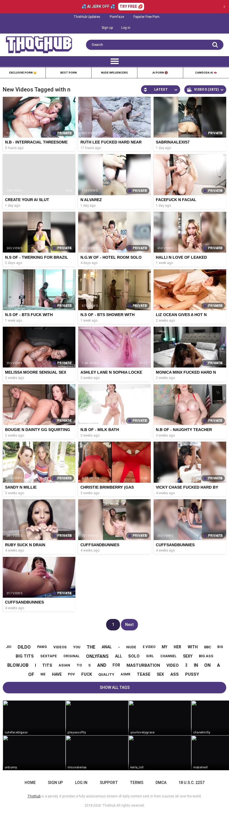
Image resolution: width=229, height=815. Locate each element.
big (220, 647)
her (177, 647)
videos (60, 647)
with (193, 647)
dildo (24, 647)
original (71, 656)
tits (47, 665)
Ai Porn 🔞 (160, 72)
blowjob (17, 665)
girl (150, 656)
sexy (187, 656)
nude (131, 647)
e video (149, 647)
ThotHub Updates (86, 17)
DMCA (161, 782)
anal (107, 647)
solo (134, 656)
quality (106, 674)
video (172, 665)
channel (168, 656)
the (91, 647)
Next (129, 624)
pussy (192, 674)
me (43, 674)
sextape (48, 656)
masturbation (143, 665)
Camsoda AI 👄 (206, 72)
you (76, 647)
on (207, 665)
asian (64, 665)
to (79, 665)
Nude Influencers (114, 72)
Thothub (108, 805)
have (57, 674)
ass (174, 674)
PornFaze (117, 17)
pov (71, 674)
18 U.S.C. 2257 (191, 782)
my (164, 647)
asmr (125, 674)
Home (30, 782)
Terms (136, 782)
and (101, 665)
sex (160, 674)
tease (144, 674)
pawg (42, 647)
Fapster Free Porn (146, 17)
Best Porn (68, 72)
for (116, 665)
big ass (206, 656)
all (118, 656)
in (196, 665)
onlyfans (97, 656)
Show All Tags (115, 687)
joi (8, 647)
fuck (86, 674)
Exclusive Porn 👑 (23, 72)
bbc (207, 647)
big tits (25, 656)
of (31, 674)
